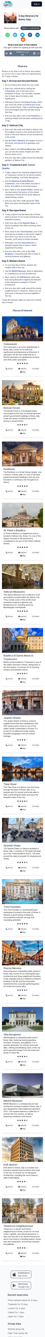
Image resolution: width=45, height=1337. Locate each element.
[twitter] (22, 35)
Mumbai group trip (16, 1329)
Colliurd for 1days (16, 1312)
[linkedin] (37, 35)
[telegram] (15, 35)
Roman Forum (30, 102)
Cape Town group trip (18, 1333)
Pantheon (35, 116)
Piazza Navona (27, 243)
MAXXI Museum (19, 271)
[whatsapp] (7, 35)
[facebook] (30, 35)
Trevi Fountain (26, 232)
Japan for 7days (16, 1316)
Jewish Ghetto (26, 190)
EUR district (25, 277)
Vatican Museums (28, 149)
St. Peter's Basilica (17, 140)
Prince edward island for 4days (22, 1300)
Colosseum (10, 91)
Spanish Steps (29, 223)
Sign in (37, 4)
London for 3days (16, 1308)
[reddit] (23, 39)
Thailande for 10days (18, 1304)
